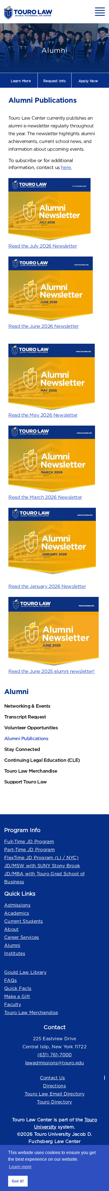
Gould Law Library (25, 972)
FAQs (10, 980)
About (11, 929)
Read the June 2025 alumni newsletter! (51, 671)
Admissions (17, 905)
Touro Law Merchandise (31, 1012)
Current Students (23, 921)
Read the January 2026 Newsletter (47, 586)
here (66, 167)
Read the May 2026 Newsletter (43, 415)
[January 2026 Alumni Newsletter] (54, 542)
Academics (16, 913)
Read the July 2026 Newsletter (42, 245)
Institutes (14, 953)
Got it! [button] (18, 1181)
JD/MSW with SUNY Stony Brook (42, 865)
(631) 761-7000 (54, 1054)
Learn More (21, 81)
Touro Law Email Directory (55, 1093)
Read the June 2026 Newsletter (43, 326)
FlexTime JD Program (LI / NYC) (41, 857)
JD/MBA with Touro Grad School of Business (44, 877)
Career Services (21, 937)
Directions (54, 1085)
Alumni (12, 945)
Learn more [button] (20, 1166)
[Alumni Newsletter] (54, 632)
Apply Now (88, 81)
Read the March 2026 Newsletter (45, 497)
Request (54, 81)
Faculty (12, 1004)
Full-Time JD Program (29, 841)
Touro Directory (54, 1101)
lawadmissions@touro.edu (54, 1062)
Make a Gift (17, 996)
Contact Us (52, 1077)
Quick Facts (17, 988)
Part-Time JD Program (29, 849)
